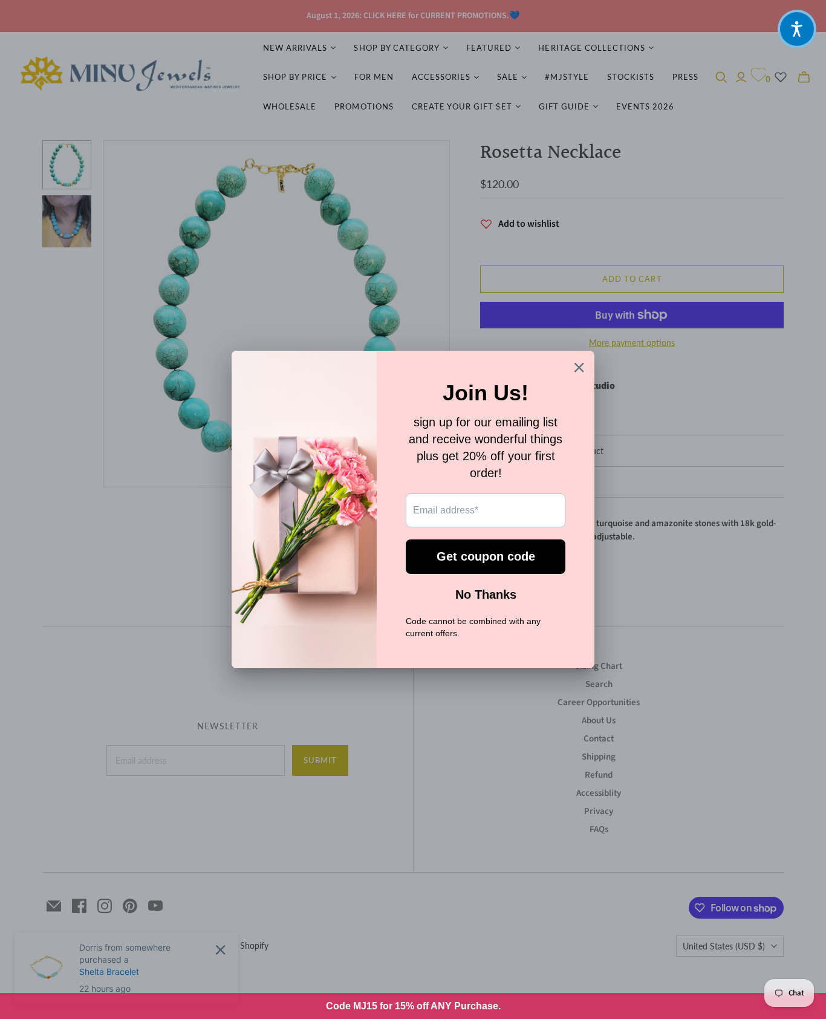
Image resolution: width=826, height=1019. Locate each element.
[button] (797, 29)
